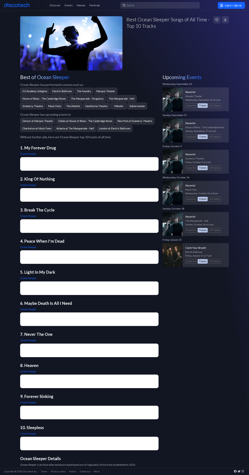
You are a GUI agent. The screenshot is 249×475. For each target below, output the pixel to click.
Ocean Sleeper (28, 153)
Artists (72, 471)
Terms (44, 471)
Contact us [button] (85, 471)
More (96, 471)
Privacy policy (58, 471)
